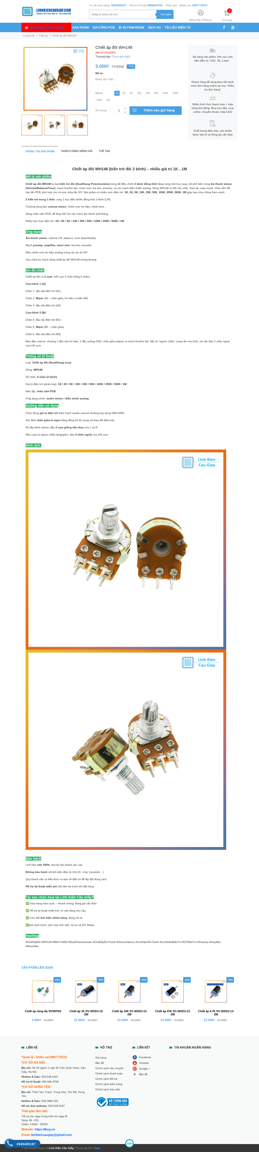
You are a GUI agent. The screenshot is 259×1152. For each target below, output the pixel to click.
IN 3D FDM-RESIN (131, 27)
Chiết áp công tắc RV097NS (43, 1011)
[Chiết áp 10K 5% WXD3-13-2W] (129, 991)
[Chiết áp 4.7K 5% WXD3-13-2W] (216, 991)
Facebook (145, 1057)
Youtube (144, 1062)
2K (124, 93)
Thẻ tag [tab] (104, 150)
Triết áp (43, 35)
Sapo (96, 1148)
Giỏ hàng (100, 1057)
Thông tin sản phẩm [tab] (40, 151)
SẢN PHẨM (80, 27)
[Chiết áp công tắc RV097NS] (43, 991)
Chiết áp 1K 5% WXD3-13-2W (86, 1013)
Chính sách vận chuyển (109, 1068)
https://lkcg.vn (45, 1129)
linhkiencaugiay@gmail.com (51, 1134)
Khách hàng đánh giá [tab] (76, 150)
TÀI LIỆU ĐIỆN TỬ (178, 27)
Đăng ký (207, 20)
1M (108, 100)
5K (131, 93)
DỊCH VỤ (154, 27)
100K (165, 93)
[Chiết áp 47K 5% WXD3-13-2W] (173, 991)
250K (175, 93)
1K (117, 93)
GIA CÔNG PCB (104, 27)
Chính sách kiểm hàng (108, 1084)
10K (139, 93)
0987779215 (199, 5)
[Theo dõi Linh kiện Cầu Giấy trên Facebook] (224, 27)
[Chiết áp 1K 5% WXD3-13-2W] (86, 991)
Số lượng (100, 109)
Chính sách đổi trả (106, 1078)
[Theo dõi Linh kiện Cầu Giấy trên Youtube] (232, 27)
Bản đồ (99, 1062)
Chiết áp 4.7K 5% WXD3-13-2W (216, 1013)
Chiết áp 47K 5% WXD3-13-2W (173, 1013)
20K (148, 93)
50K (156, 93)
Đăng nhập (195, 20)
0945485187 (118, 5)
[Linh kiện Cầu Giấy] (46, 10)
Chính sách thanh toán (109, 1073)
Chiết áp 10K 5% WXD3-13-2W (129, 1013)
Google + (144, 1068)
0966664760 (154, 5)
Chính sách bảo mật (107, 1089)
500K (99, 100)
